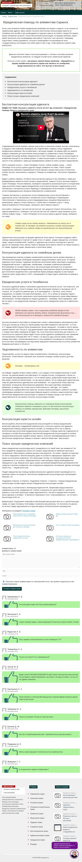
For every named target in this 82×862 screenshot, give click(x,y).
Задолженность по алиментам (20, 90)
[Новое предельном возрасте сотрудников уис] (57, 827)
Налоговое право (36, 798)
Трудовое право (12, 16)
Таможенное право (37, 794)
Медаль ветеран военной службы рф (67, 515)
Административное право (40, 835)
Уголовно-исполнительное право (40, 808)
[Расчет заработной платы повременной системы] (7, 542)
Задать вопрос (20, 12)
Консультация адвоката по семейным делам (25, 84)
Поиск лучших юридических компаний (23, 96)
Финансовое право (37, 818)
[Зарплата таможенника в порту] (57, 805)
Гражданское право (37, 840)
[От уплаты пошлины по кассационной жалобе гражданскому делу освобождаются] (50, 542)
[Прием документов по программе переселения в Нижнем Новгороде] (7, 520)
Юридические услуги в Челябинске (22, 87)
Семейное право (36, 827)
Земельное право (36, 813)
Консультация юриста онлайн (19, 93)
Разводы (33, 844)
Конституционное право (39, 831)
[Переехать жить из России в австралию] (57, 816)
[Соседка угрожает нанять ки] (57, 839)
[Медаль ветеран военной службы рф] (50, 520)
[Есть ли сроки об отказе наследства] (50, 531)
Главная (3, 12)
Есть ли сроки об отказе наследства (67, 525)
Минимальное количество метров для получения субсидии (24, 526)
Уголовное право (36, 802)
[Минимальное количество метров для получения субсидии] (7, 531)
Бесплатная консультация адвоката (22, 82)
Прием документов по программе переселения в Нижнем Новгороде (24, 515)
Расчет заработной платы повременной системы (21, 537)
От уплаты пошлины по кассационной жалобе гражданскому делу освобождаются (67, 537)
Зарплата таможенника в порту (68, 807)
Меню (10, 12)
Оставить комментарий (11, 589)
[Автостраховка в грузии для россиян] (57, 795)
